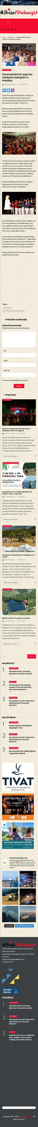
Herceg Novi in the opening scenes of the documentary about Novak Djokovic (20, 687)
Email (5, 361)
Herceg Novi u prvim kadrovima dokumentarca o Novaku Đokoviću (21, 703)
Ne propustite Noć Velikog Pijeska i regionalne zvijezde (22, 752)
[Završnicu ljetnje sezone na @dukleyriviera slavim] (28, 879)
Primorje (13, 697)
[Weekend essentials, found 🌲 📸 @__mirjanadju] (10, 914)
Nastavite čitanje (10, 456)
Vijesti (12, 1032)
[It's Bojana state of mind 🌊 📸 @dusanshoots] (28, 914)
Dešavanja (11, 37)
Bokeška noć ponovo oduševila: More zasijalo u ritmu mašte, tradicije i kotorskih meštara (21, 1037)
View (17, 412)
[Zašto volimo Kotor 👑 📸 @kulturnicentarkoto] (28, 896)
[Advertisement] (19, 279)
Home (4, 37)
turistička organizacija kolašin (13, 311)
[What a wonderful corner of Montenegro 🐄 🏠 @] (10, 896)
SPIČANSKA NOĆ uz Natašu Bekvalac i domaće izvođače (20, 672)
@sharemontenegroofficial (11, 1108)
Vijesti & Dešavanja (10, 463)
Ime (5, 351)
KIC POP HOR (6, 308)
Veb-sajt (7, 370)
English (13, 682)
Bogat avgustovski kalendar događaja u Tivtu (20, 726)
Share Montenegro (26, 1116)
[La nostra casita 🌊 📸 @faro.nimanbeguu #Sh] (10, 879)
